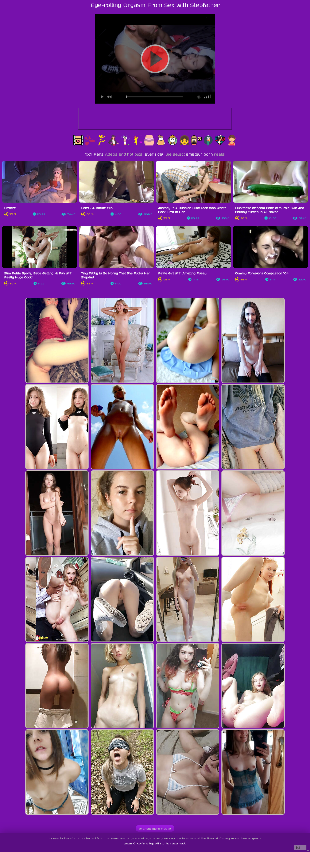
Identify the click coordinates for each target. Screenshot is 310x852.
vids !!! (155, 828)
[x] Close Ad (300, 847)
